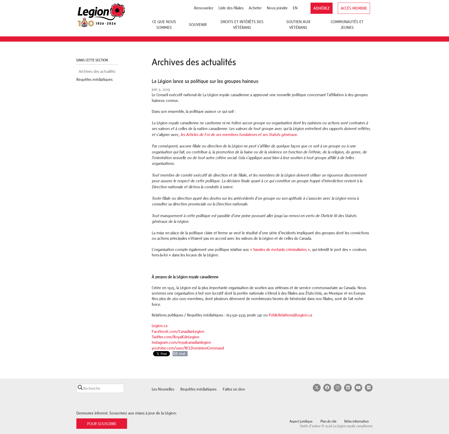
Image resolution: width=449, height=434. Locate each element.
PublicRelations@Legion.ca (290, 315)
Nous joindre (277, 8)
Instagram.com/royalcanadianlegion (181, 342)
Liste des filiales (231, 8)
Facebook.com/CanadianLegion (178, 331)
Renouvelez (203, 8)
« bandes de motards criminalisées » (280, 249)
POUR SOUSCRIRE (101, 424)
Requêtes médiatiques (94, 79)
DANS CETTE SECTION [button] (92, 60)
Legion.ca (159, 325)
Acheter (255, 8)
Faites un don (234, 389)
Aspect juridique (301, 421)
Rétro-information (356, 421)
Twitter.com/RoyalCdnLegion (175, 337)
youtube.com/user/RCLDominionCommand (188, 348)
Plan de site (328, 421)
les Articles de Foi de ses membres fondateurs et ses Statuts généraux (239, 135)
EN (295, 8)
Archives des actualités (97, 71)
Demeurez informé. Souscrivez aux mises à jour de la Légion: (126, 413)
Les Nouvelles (163, 389)
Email (182, 353)
